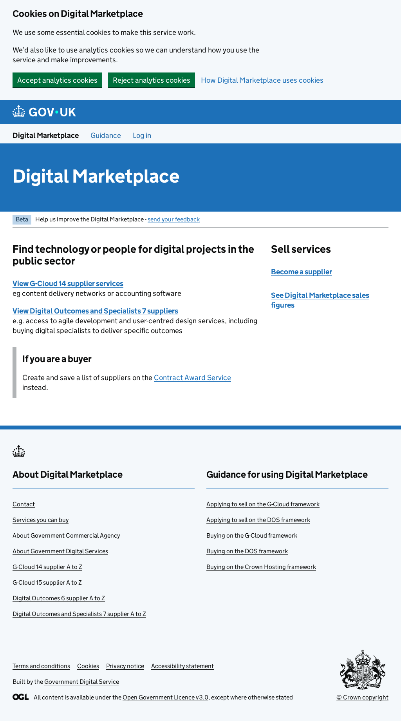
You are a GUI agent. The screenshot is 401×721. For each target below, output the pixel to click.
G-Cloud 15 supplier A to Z (47, 582)
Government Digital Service (81, 681)
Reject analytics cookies (151, 80)
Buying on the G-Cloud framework (251, 535)
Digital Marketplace (46, 135)
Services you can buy (41, 520)
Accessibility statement (182, 666)
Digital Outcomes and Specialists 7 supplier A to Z (79, 614)
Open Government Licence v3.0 (165, 697)
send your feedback (174, 219)
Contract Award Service (192, 377)
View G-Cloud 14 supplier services (68, 283)
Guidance (105, 135)
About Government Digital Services (60, 551)
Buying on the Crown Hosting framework (261, 567)
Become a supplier (301, 271)
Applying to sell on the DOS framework (258, 520)
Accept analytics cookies (57, 80)
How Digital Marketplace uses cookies (262, 80)
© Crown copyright (362, 697)
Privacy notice (125, 666)
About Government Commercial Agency (66, 535)
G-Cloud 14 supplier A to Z (47, 567)
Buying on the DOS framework (247, 551)
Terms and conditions (41, 666)
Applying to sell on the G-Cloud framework (263, 504)
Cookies (88, 666)
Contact (24, 504)
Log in (142, 135)
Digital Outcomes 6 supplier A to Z (59, 598)
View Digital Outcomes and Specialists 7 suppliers (95, 310)
